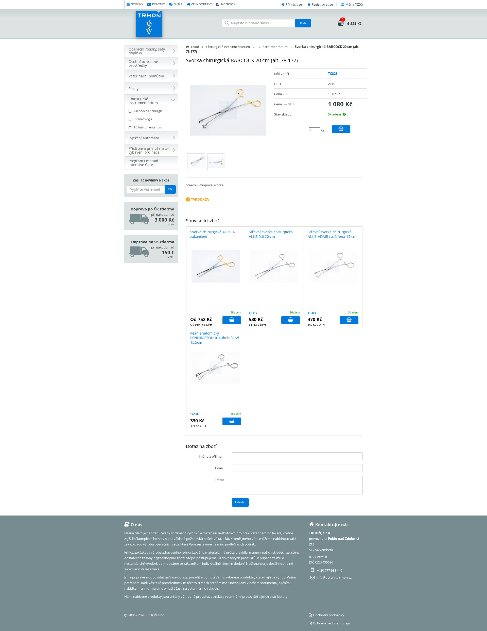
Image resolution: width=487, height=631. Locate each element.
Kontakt (158, 4)
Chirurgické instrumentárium (228, 46)
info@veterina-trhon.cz (334, 577)
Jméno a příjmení (211, 456)
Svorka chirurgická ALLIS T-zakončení (212, 234)
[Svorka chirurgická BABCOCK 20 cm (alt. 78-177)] (228, 110)
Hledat (303, 23)
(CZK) (354, 4)
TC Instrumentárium (148, 127)
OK (170, 189)
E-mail (219, 468)
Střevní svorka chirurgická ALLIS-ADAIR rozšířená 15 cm (332, 234)
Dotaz (219, 479)
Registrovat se (322, 4)
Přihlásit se (294, 4)
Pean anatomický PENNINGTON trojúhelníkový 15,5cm (214, 338)
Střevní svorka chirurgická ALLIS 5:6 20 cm (271, 234)
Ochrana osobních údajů (331, 623)
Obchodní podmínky (328, 615)
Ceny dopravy (201, 4)
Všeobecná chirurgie (148, 111)
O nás (178, 4)
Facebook (227, 4)
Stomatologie (143, 119)
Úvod (195, 46)
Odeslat (240, 502)
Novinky (137, 4)
